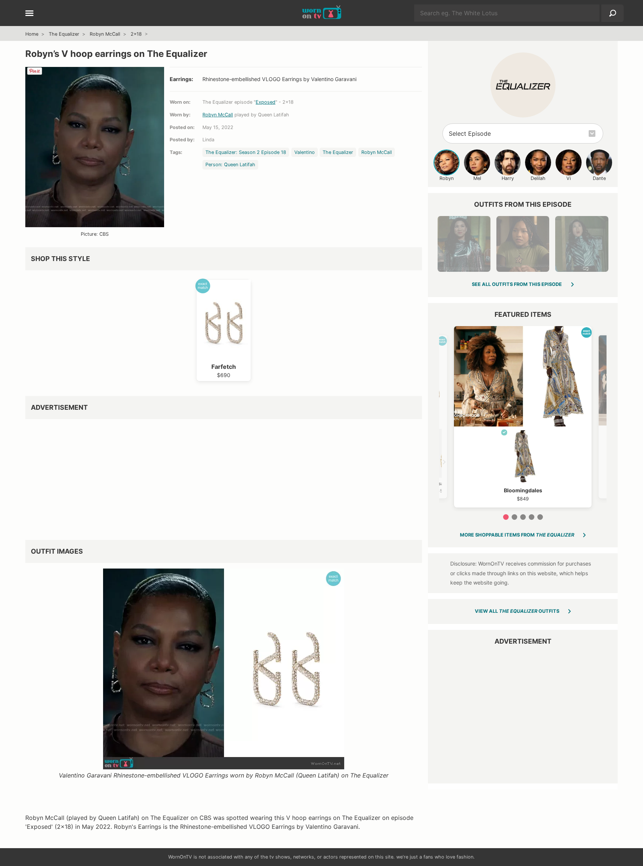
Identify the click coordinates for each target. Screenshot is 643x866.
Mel (477, 178)
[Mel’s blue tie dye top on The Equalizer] (581, 244)
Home (31, 34)
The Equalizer (64, 34)
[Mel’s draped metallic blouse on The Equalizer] (464, 244)
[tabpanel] (523, 417)
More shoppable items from (517, 535)
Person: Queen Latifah (230, 164)
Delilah (538, 178)
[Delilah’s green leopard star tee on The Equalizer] (522, 244)
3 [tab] (523, 517)
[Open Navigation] (29, 13)
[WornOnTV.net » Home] (322, 13)
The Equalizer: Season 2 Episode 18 (245, 152)
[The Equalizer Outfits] (523, 84)
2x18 (136, 34)
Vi (568, 178)
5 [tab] (540, 517)
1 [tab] (506, 517)
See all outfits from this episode (517, 284)
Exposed (265, 102)
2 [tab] (514, 517)
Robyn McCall (105, 34)
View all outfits (517, 611)
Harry (508, 178)
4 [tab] (531, 517)
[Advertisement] (223, 477)
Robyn (446, 178)
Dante (599, 178)
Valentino (304, 152)
